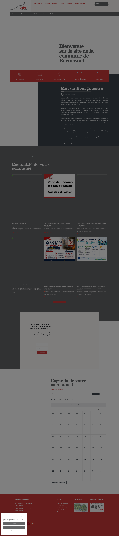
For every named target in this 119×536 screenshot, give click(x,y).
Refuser (14, 527)
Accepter (14, 523)
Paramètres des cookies (13, 530)
